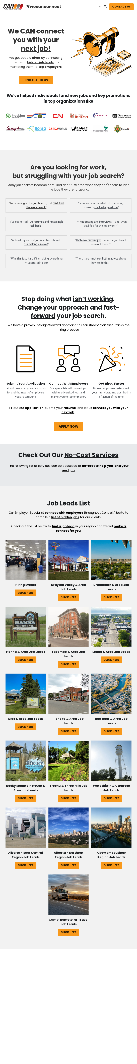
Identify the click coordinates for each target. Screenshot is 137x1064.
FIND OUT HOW (36, 80)
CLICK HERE (25, 593)
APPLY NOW (68, 426)
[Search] (105, 6)
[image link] (13, 6)
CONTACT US (121, 7)
